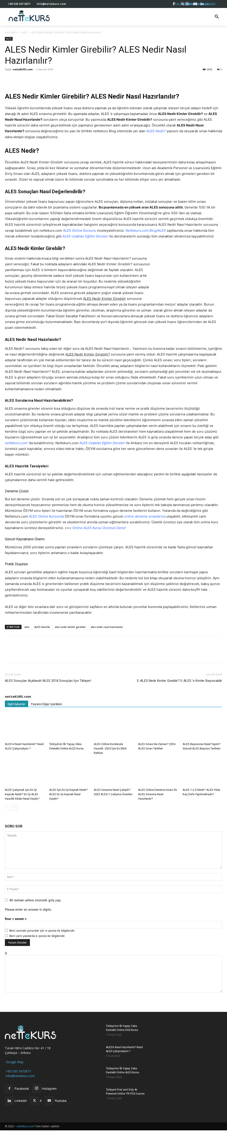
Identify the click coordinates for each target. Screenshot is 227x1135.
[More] (70, 79)
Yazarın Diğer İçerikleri (46, 704)
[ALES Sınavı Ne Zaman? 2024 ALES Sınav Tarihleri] (158, 726)
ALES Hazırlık (42, 627)
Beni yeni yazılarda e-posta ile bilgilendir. (37, 936)
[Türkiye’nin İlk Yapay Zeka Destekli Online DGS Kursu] (91, 1031)
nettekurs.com (26, 1126)
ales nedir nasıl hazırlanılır (107, 627)
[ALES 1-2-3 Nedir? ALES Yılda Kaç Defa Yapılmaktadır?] (202, 772)
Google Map (14, 1062)
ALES (24, 32)
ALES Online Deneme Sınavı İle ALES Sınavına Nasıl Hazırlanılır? (157, 794)
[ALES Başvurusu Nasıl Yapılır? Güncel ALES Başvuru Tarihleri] (202, 726)
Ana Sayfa (11, 32)
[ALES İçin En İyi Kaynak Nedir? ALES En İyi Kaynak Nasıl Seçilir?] (69, 772)
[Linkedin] (39, 79)
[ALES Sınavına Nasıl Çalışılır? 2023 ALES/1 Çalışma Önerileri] (113, 772)
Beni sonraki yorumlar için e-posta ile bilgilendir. (42, 930)
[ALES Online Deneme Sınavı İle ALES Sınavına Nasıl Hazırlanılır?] (158, 772)
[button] (216, 16)
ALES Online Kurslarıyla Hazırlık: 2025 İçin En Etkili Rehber (110, 748)
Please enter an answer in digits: (28, 909)
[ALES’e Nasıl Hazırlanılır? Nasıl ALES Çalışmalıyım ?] (24, 726)
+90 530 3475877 (18, 1071)
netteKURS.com (23, 69)
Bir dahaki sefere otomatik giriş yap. (36, 900)
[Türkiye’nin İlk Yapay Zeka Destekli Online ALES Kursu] (69, 726)
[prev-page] (7, 807)
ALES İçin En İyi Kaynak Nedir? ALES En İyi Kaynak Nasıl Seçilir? (68, 794)
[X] (19, 79)
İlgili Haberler (16, 704)
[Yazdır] (60, 79)
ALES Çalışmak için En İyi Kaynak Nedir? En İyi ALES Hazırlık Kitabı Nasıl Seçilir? (22, 794)
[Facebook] (9, 79)
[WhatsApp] (29, 79)
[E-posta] (50, 79)
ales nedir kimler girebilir (70, 627)
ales (26, 627)
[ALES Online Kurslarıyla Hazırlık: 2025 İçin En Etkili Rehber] (113, 726)
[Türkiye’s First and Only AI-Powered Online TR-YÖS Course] (91, 1095)
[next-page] (15, 807)
